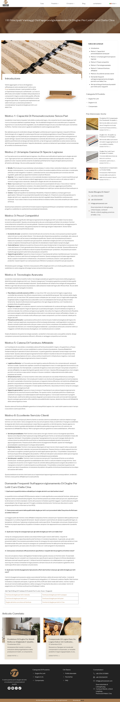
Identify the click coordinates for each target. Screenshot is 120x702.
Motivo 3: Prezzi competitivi (100, 62)
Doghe (7, 89)
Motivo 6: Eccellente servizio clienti (102, 74)
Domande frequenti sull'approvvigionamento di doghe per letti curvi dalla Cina (102, 79)
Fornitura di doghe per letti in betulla (18, 595)
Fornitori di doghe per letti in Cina (53, 602)
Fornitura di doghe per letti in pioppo (54, 595)
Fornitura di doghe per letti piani (53, 598)
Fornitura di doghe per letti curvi (16, 598)
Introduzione (95, 48)
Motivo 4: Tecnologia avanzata (101, 65)
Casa (42, 3)
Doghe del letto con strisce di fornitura (18, 602)
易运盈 (82, 700)
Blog (83, 3)
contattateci (97, 3)
